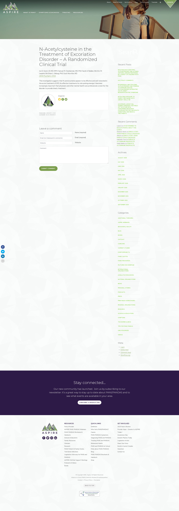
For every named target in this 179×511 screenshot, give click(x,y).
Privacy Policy (88, 480)
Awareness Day (122, 435)
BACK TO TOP (89, 485)
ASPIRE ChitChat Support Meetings (75, 460)
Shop (92, 460)
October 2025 (122, 200)
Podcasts (121, 292)
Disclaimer (97, 480)
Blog (47, 115)
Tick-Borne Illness (124, 322)
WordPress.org (125, 355)
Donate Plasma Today (124, 438)
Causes (93, 432)
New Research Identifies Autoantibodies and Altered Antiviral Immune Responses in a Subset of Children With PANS (128, 73)
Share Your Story (122, 443)
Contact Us (121, 452)
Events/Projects (124, 252)
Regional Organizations (126, 305)
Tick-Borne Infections (71, 452)
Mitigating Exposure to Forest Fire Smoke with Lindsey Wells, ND (126, 98)
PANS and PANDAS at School (100, 446)
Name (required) (80, 132)
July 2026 (121, 162)
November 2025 (123, 196)
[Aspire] (11, 7)
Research (53, 115)
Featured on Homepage (126, 265)
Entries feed (124, 350)
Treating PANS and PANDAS (100, 441)
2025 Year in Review (124, 427)
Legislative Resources (126, 275)
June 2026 (121, 166)
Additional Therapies (125, 218)
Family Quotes (123, 256)
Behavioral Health (124, 227)
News (120, 284)
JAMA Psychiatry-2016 (47, 76)
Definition (94, 427)
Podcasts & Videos (70, 463)
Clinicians (121, 244)
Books (120, 235)
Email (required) (80, 137)
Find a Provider (69, 427)
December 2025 (123, 192)
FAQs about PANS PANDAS (100, 449)
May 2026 (121, 170)
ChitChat (121, 239)
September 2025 (123, 205)
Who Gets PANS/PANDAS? (100, 429)
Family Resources (124, 261)
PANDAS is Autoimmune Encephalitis (126, 140)
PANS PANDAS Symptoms (99, 435)
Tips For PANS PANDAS (125, 326)
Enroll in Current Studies (125, 446)
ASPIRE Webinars (123, 222)
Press (120, 296)
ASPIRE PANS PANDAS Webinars (75, 429)
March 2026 (122, 179)
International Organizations (123, 270)
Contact (80, 480)
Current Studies (124, 248)
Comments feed (126, 352)
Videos (120, 335)
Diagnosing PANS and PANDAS (101, 438)
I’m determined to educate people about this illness (126, 128)
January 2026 (122, 188)
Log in (122, 347)
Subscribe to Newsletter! (89, 402)
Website (78, 142)
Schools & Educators (126, 313)
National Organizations (126, 279)
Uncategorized (123, 330)
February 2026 (123, 183)
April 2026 (121, 175)
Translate (154, 2)
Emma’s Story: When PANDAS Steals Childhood (128, 133)
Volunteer (120, 449)
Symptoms (121, 318)
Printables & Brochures (126, 301)
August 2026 (122, 158)
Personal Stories (124, 288)
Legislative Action (123, 441)
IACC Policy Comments (125, 80)
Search (135, 51)
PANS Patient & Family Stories (74, 449)
